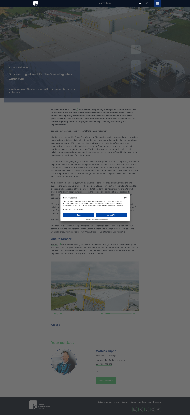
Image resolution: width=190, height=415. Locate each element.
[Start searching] (140, 3)
